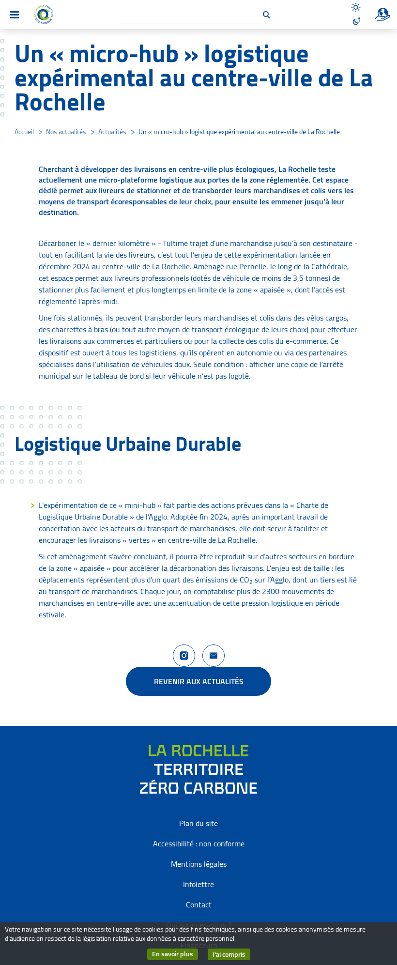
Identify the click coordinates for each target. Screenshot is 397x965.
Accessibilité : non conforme (198, 843)
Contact (199, 904)
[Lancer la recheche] (266, 14)
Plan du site (198, 823)
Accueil (24, 131)
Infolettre (198, 884)
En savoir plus (175, 954)
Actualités (112, 131)
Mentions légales (199, 864)
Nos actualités (66, 131)
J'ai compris (231, 954)
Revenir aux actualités (199, 681)
